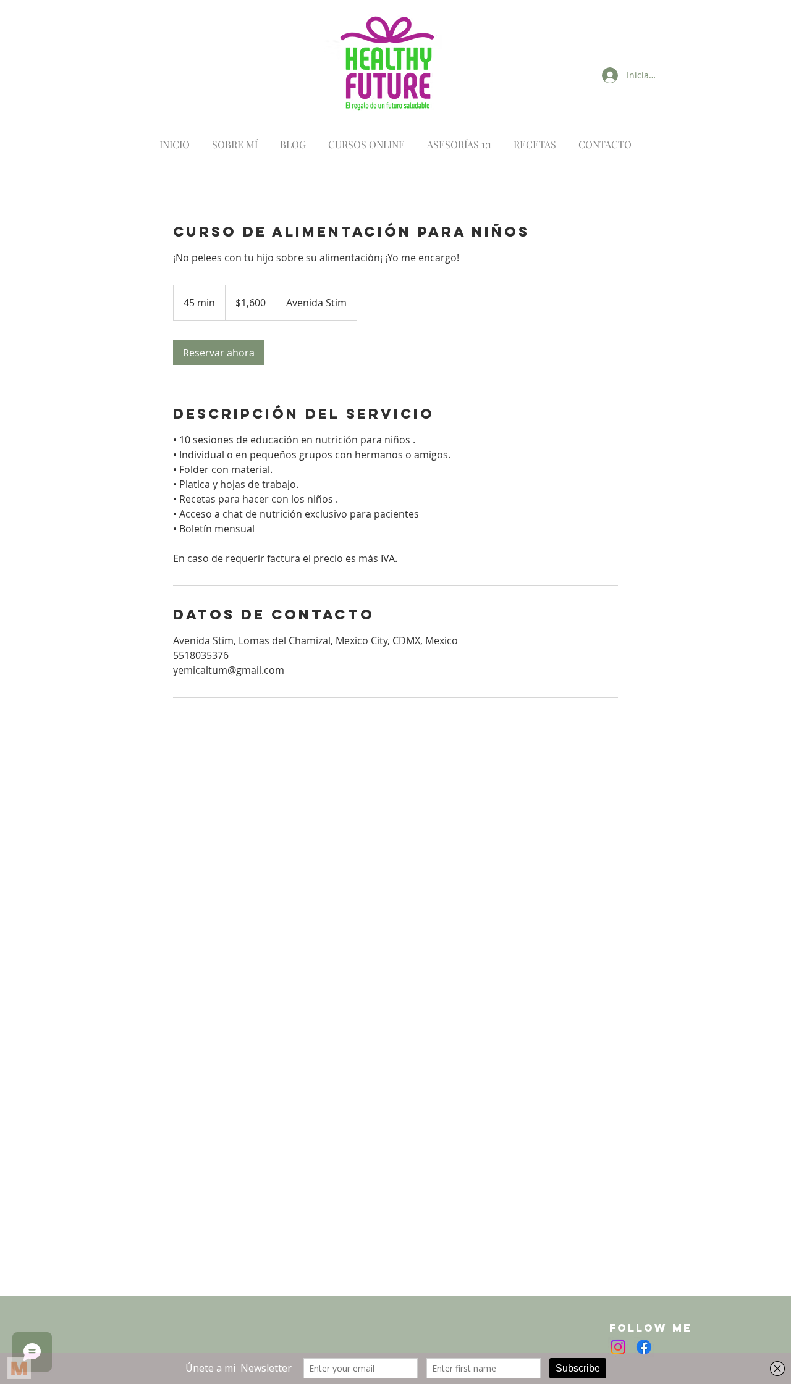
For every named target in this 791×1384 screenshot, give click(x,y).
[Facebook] (644, 1347)
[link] (218, 352)
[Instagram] (618, 1347)
